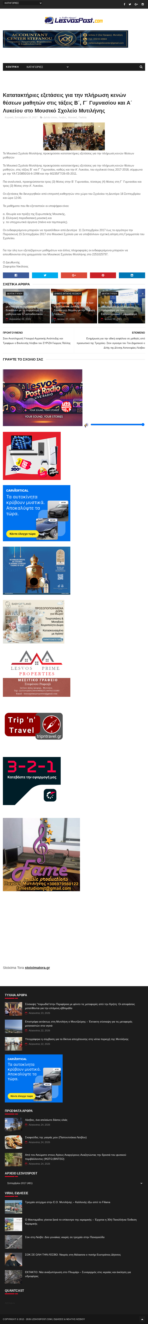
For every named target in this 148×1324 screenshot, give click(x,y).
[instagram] (142, 4)
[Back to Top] (142, 1319)
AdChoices (10, 1303)
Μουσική (72, 117)
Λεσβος (62, 117)
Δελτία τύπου (50, 117)
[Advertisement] (48, 53)
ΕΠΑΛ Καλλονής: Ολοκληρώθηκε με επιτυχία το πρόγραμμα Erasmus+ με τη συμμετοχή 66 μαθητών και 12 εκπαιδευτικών (25, 308)
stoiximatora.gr (37, 968)
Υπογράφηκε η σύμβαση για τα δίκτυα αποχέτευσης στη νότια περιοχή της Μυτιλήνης (77, 1039)
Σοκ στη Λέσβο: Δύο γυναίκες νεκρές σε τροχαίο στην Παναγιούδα (64, 1237)
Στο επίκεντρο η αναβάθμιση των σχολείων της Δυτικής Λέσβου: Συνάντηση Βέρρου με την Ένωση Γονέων (74, 308)
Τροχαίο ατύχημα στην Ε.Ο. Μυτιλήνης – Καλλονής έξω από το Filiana (67, 1202)
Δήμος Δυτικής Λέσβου (67, 293)
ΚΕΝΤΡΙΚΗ (12, 67)
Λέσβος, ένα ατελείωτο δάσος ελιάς (46, 1119)
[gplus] (136, 4)
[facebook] (124, 4)
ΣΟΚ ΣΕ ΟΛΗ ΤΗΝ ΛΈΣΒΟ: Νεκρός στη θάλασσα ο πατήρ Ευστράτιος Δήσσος (73, 1254)
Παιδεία (83, 117)
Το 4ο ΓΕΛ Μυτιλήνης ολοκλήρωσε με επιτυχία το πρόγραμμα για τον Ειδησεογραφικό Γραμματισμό (119, 308)
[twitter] (129, 4)
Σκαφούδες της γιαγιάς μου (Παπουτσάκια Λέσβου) (56, 1137)
